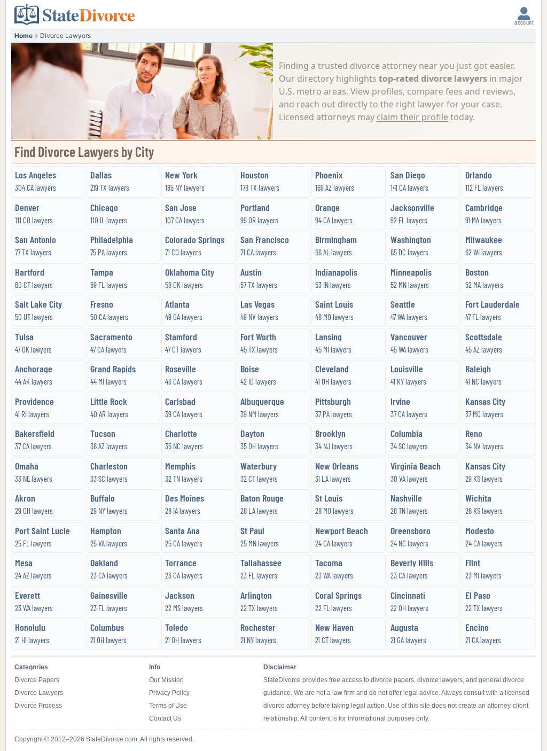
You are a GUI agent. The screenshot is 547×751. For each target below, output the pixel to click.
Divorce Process (38, 705)
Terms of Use (168, 705)
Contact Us (165, 718)
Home (23, 36)
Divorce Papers (36, 680)
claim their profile (412, 117)
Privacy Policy (169, 693)
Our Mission (166, 680)
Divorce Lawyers (38, 693)
